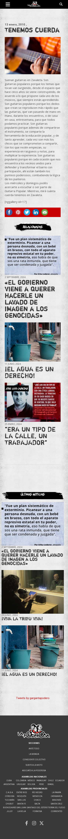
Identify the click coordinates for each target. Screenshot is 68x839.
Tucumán (9, 800)
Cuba (9, 781)
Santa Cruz (56, 804)
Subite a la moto (34, 765)
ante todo (34, 749)
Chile (51, 781)
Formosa (37, 811)
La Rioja (21, 811)
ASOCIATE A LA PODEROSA (34, 770)
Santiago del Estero (37, 808)
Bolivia (31, 784)
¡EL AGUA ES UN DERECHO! (29, 372)
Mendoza (37, 796)
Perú (41, 784)
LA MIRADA (34, 754)
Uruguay (21, 784)
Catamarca (56, 796)
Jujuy (9, 811)
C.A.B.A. (9, 792)
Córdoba (9, 796)
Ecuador (59, 781)
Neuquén (21, 796)
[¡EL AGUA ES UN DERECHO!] (33, 342)
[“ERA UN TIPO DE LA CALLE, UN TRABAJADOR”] (33, 402)
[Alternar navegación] (8, 4)
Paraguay (41, 781)
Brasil (51, 784)
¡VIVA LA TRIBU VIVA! (22, 618)
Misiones (56, 800)
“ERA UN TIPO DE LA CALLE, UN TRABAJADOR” (30, 435)
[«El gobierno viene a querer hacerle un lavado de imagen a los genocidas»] (33, 255)
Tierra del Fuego (56, 808)
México (31, 781)
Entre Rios (21, 792)
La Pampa (56, 792)
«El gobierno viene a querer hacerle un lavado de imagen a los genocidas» (30, 298)
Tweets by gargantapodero (32, 698)
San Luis (22, 800)
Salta (37, 804)
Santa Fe (21, 804)
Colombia (21, 781)
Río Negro (37, 792)
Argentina (9, 784)
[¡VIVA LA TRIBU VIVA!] (32, 592)
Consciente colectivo (34, 760)
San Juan (21, 808)
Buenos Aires (9, 808)
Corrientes (56, 811)
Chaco (37, 800)
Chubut (9, 804)
